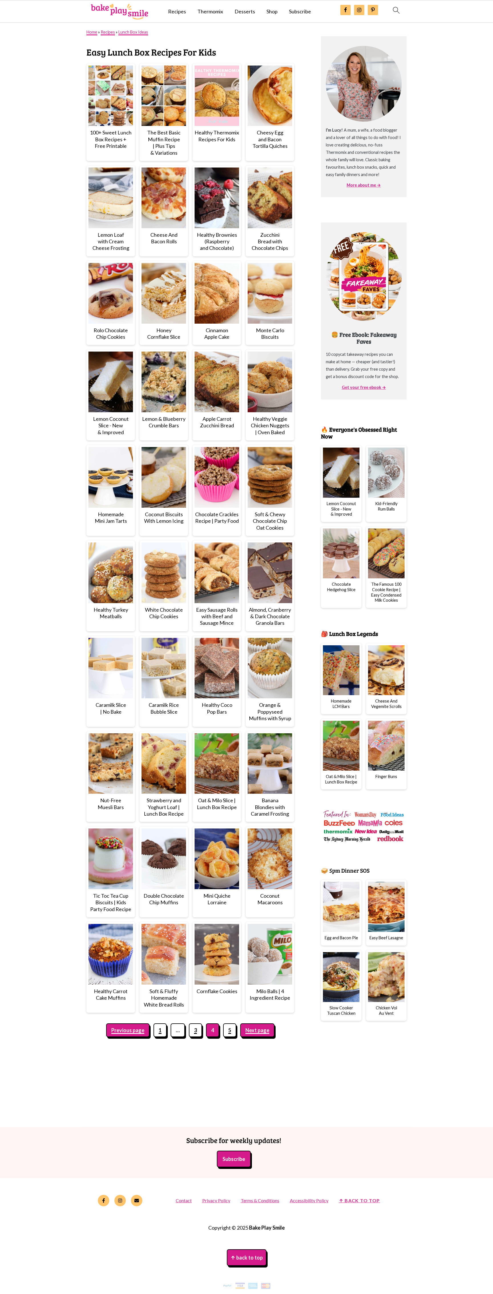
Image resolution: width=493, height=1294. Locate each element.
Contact (184, 1200)
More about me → (364, 185)
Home (91, 32)
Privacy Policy (216, 1200)
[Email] (136, 1200)
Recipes (177, 12)
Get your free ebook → (364, 387)
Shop (272, 12)
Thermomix (210, 12)
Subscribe (300, 12)
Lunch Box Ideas (133, 32)
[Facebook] (103, 1200)
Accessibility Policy (309, 1200)
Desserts (245, 12)
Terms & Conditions (260, 1200)
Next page (257, 1030)
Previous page (127, 1030)
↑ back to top (359, 1200)
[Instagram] (120, 1200)
